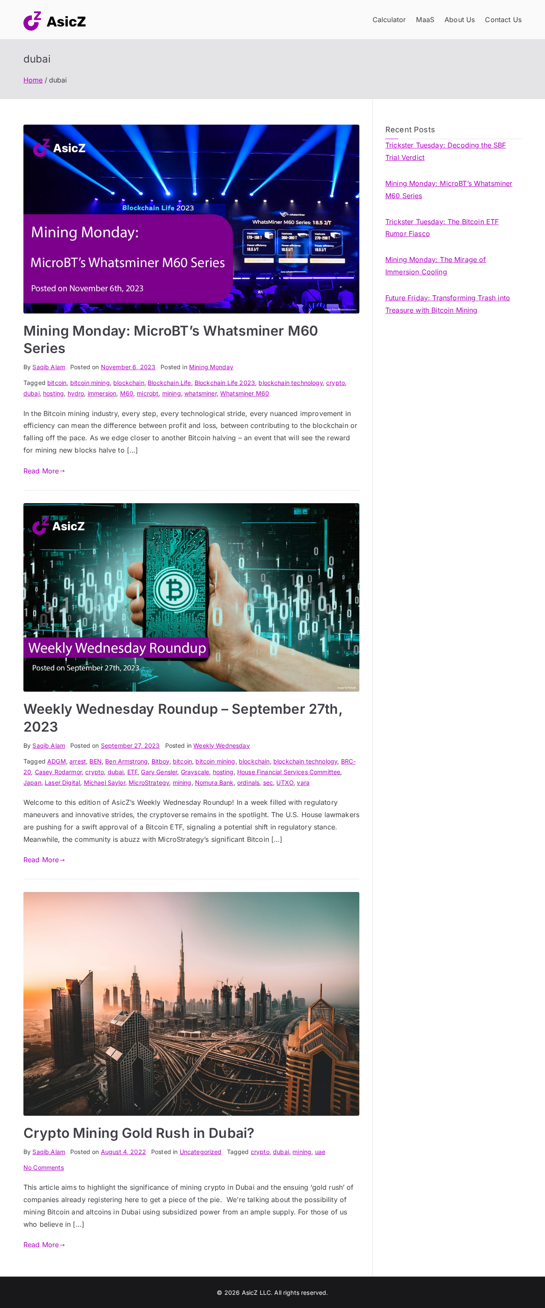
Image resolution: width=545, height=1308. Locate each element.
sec (268, 782)
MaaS (425, 19)
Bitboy (160, 761)
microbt (147, 393)
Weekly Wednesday (221, 745)
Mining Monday (211, 366)
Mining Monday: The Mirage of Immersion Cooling (435, 265)
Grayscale (195, 771)
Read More (41, 471)
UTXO (284, 782)
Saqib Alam (48, 366)
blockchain (128, 382)
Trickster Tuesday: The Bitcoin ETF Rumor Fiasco (442, 227)
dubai (31, 393)
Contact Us (503, 19)
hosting (53, 393)
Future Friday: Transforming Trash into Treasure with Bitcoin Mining (447, 304)
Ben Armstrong (126, 761)
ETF (132, 771)
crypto (335, 382)
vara (303, 782)
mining (171, 393)
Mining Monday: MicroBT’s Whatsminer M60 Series (449, 189)
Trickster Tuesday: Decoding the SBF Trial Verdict (445, 151)
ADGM (56, 761)
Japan (32, 782)
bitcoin (56, 382)
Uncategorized (201, 1151)
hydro (76, 393)
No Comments (43, 1167)
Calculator (389, 19)
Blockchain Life (169, 382)
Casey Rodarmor (58, 771)
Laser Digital (62, 782)
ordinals (248, 782)
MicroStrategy (149, 782)
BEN (95, 761)
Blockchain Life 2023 (225, 382)
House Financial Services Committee (288, 771)
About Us (460, 19)
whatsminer (200, 393)
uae (320, 1151)
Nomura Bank (214, 782)
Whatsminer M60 (244, 393)
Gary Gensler (159, 771)
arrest (77, 761)
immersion (102, 393)
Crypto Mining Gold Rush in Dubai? (138, 1133)
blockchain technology (290, 382)
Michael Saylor (104, 782)
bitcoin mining (90, 382)
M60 (126, 393)
